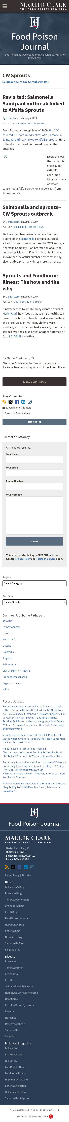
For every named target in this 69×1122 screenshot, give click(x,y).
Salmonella (28, 239)
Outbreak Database (16, 1092)
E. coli (6, 633)
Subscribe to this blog (18, 407)
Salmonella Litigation (17, 1098)
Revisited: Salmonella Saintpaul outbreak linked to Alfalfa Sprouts (33, 103)
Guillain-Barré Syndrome (19, 986)
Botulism (8, 620)
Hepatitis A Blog (14, 924)
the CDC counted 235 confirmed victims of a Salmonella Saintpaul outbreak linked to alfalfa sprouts (32, 134)
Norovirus (8, 652)
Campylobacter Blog (17, 899)
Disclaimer (27, 875)
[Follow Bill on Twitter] (11, 401)
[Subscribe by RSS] (4, 402)
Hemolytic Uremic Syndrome (21, 992)
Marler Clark (10, 313)
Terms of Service (46, 558)
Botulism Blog (13, 893)
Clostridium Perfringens (16, 670)
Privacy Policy (23, 558)
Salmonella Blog (14, 943)
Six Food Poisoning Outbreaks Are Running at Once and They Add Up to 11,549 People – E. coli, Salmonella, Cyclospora (34, 787)
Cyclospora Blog (14, 905)
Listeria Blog (12, 930)
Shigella (7, 658)
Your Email (12, 467)
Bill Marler (11, 118)
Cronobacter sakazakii (15, 677)
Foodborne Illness (15, 1073)
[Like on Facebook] (17, 402)
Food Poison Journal (35, 824)
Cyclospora (11, 974)
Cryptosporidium (12, 683)
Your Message (14, 494)
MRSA (6, 689)
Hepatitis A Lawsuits (16, 1079)
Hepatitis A (9, 639)
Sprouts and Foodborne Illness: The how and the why (31, 282)
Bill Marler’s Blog (15, 887)
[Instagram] (30, 402)
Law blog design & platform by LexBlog (32, 1116)
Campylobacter (11, 626)
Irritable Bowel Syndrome (19, 1005)
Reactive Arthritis (15, 1024)
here (24, 252)
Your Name (12, 454)
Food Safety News (15, 1067)
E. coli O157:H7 (12, 336)
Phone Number (14, 481)
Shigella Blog (12, 949)
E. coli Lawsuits (13, 1054)
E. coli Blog (11, 912)
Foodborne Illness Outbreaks (28, 123)
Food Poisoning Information (27, 301)
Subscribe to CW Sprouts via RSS (27, 82)
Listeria (7, 645)
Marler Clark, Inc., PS (17, 848)
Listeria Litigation (15, 1085)
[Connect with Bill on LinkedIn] (23, 402)
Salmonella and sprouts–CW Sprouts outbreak (32, 210)
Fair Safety (11, 1060)
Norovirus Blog (13, 937)
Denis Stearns (13, 221)
